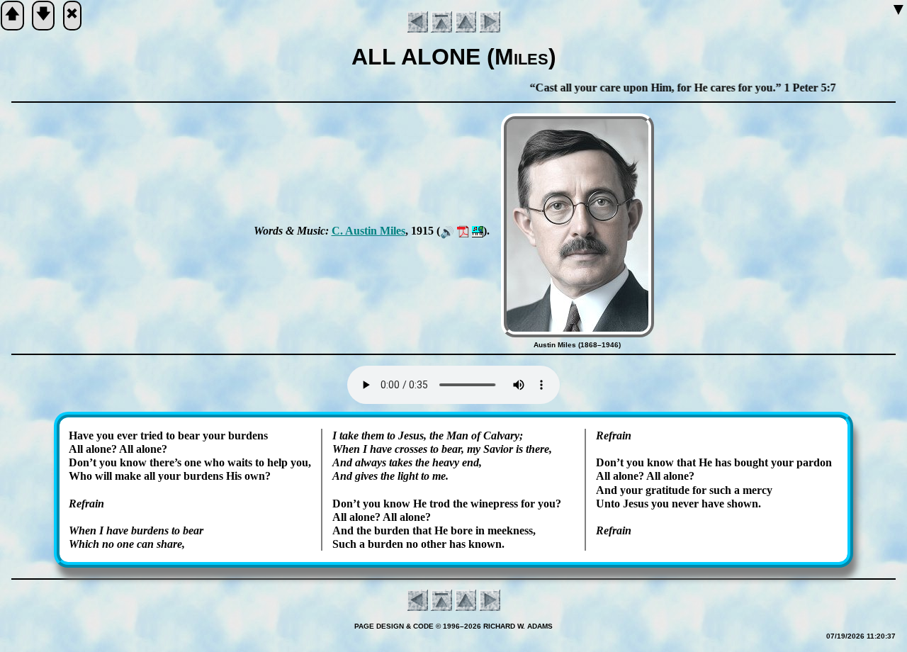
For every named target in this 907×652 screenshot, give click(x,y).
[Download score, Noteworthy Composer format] (477, 231)
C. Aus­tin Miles (368, 231)
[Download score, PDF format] (463, 231)
